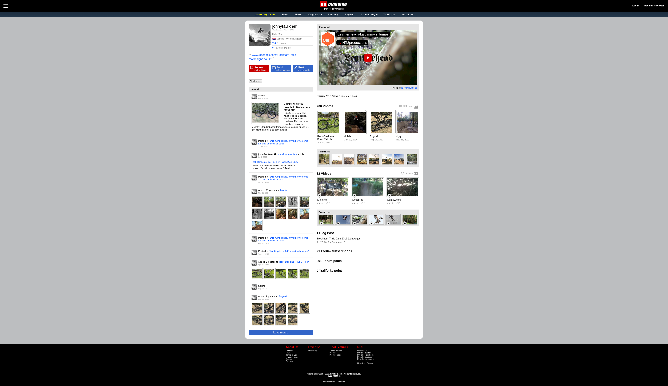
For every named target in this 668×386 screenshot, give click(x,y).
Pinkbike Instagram (365, 359)
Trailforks (389, 14)
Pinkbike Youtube (364, 357)
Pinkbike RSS (363, 351)
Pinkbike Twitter (364, 353)
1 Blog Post (325, 233)
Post (304, 68)
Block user (255, 81)
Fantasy (333, 14)
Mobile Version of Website (334, 381)
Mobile (284, 190)
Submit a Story (335, 351)
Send (283, 68)
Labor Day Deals (265, 14)
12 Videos (324, 173)
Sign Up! (289, 359)
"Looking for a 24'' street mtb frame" (289, 251)
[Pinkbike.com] (334, 4)
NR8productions (354, 43)
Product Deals (335, 355)
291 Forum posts (329, 261)
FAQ (288, 353)
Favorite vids (324, 212)
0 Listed (343, 96)
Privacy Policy (292, 357)
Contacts (289, 351)
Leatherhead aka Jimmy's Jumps (363, 34)
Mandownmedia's (287, 154)
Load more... (281, 332)
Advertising (312, 351)
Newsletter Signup (365, 363)
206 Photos (325, 106)
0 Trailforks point (329, 270)
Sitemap (289, 361)
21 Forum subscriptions (334, 251)
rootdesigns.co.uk (260, 59)
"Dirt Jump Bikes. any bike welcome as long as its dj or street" (283, 142)
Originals (314, 14)
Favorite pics (324, 152)
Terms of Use (291, 355)
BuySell (350, 14)
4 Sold (353, 96)
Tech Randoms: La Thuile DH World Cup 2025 (275, 162)
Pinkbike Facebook (365, 355)
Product (332, 353)
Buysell (283, 296)
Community (368, 14)
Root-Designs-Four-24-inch (294, 261)
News (298, 14)
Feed (285, 14)
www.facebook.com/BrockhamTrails (274, 54)
